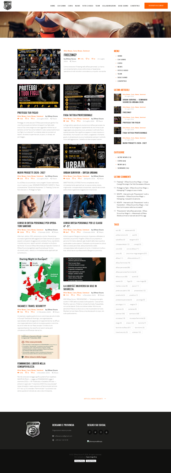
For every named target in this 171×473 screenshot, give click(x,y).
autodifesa (120, 239)
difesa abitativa (133, 258)
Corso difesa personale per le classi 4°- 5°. (82, 224)
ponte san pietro (123, 290)
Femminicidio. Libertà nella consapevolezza (31, 365)
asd (134, 235)
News (80, 51)
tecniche (142, 323)
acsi (118, 230)
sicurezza (120, 318)
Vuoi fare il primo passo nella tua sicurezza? (132, 206)
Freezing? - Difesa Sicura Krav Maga (129, 182)
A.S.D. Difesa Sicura (76, 454)
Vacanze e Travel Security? (31, 305)
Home (120, 56)
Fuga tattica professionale (77, 115)
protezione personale (124, 300)
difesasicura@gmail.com (63, 436)
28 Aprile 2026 (89, 178)
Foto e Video (123, 70)
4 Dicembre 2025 (89, 295)
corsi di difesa (133, 249)
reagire (133, 304)
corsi (119, 249)
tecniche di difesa (123, 327)
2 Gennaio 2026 (44, 232)
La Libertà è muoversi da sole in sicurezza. (80, 287)
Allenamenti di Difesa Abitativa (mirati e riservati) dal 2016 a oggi (132, 214)
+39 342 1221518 (61, 440)
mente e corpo (122, 286)
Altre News (68, 51)
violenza (136, 332)
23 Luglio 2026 (42, 178)
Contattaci (122, 81)
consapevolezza (122, 244)
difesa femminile (123, 263)
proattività (120, 295)
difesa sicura (121, 276)
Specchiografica (91, 457)
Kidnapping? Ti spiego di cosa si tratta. (129, 190)
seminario (134, 313)
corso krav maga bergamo (136, 253)
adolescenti (130, 230)
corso (119, 253)
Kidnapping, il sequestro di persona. (128, 199)
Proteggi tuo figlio (27, 112)
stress (130, 323)
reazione (120, 309)
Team (120, 74)
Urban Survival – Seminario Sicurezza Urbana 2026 (135, 100)
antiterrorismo (122, 235)
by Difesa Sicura (70, 59)
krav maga (141, 281)
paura (135, 286)
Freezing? (70, 55)
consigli (137, 244)
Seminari (86, 51)
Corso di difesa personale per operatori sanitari (37, 224)
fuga (129, 281)
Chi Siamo (122, 59)
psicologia (121, 304)
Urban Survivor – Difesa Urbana (80, 172)
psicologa (140, 300)
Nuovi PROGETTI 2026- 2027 (31, 172)
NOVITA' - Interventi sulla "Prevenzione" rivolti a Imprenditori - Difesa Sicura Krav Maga (133, 195)
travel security (122, 332)
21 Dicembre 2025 (44, 312)
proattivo (133, 295)
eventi (135, 276)
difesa (119, 258)
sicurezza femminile (137, 318)
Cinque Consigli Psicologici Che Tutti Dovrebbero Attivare (133, 183)
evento (119, 281)
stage (119, 323)
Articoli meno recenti (93, 399)
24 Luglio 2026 (42, 118)
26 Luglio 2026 (129, 96)
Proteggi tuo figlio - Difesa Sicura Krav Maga (132, 188)
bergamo (134, 239)
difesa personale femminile (126, 272)
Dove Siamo (122, 77)
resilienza (132, 309)
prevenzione (140, 290)
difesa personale (123, 267)
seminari (120, 313)
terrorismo (139, 327)
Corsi (75, 51)
